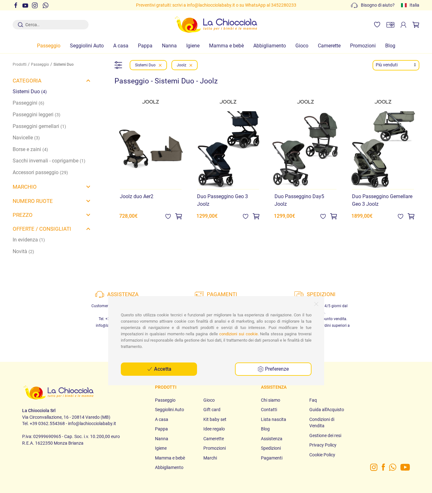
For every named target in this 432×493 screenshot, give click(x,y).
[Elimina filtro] (160, 65)
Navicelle (26, 138)
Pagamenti (271, 457)
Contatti (269, 409)
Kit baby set (214, 419)
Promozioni (363, 46)
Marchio (25, 187)
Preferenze (276, 369)
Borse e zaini (30, 149)
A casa (120, 46)
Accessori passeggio (40, 172)
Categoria (27, 80)
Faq (313, 400)
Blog (390, 46)
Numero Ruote (33, 201)
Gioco (301, 46)
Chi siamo (270, 400)
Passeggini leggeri (36, 115)
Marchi (210, 457)
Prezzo (23, 215)
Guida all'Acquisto (326, 409)
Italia (414, 5)
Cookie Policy (322, 454)
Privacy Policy (322, 444)
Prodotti (20, 64)
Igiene (193, 46)
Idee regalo (214, 428)
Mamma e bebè (226, 46)
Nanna (169, 46)
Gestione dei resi (325, 435)
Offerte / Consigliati (42, 229)
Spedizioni (271, 448)
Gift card (211, 409)
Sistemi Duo (30, 91)
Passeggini (28, 103)
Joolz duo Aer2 (136, 196)
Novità (23, 251)
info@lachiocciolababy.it (211, 5)
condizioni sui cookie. (238, 334)
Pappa (145, 46)
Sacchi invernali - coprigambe (49, 161)
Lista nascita (273, 419)
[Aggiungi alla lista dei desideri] (168, 216)
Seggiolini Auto (87, 46)
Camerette (329, 46)
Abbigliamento (269, 46)
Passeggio (48, 46)
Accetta (162, 369)
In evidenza (29, 240)
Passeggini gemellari (39, 126)
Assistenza (271, 438)
